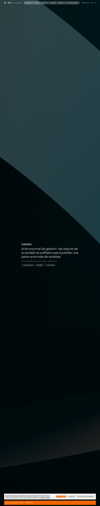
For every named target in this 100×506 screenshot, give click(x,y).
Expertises (28, 3)
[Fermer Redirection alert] (94, 503)
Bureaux (43, 3)
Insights (60, 3)
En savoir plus (29, 502)
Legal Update (27, 244)
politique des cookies (45, 497)
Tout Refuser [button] (71, 496)
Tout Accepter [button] (61, 496)
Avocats (37, 3)
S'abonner (39, 265)
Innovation (53, 3)
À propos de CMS (72, 3)
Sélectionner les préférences (85, 496)
